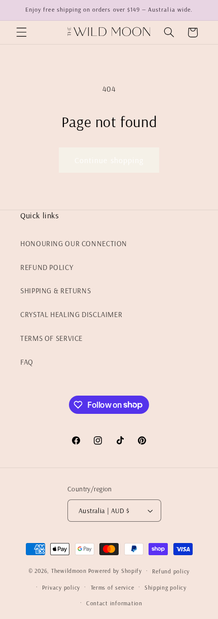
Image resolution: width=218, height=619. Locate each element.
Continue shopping (109, 160)
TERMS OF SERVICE (51, 338)
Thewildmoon (69, 570)
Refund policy (171, 571)
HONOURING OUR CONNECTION (73, 243)
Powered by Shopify (115, 570)
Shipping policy (165, 587)
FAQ (26, 362)
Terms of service (112, 587)
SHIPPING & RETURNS (55, 290)
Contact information (114, 603)
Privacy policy (61, 587)
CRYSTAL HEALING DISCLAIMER (71, 314)
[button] (21, 32)
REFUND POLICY (46, 267)
